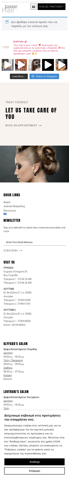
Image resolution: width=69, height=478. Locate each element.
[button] (33, 6)
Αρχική (7, 202)
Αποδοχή (35, 461)
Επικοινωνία (10, 210)
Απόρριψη (34, 470)
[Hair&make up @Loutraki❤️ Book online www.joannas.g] (7, 65)
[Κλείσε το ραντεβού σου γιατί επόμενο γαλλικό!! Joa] (21, 65)
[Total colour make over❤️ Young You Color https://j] (34, 65)
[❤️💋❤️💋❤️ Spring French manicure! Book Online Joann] (61, 65)
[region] (34, 444)
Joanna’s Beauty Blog (14, 206)
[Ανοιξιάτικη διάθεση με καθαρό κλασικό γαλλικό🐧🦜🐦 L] (48, 65)
